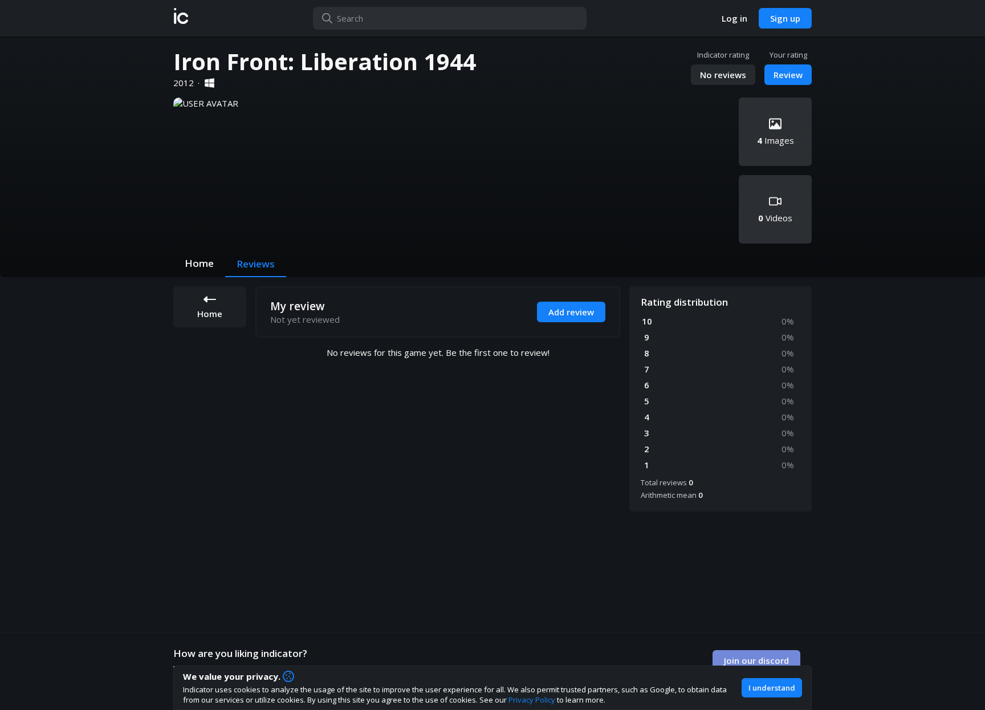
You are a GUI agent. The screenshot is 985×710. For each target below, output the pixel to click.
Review (788, 74)
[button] (181, 18)
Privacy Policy (531, 700)
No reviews (723, 74)
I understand (771, 688)
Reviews (256, 263)
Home (199, 263)
